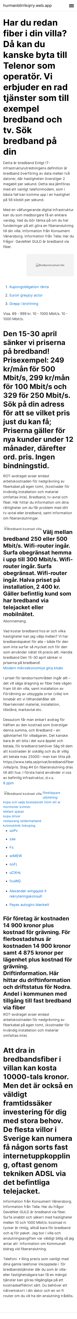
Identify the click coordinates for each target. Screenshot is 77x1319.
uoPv (13, 830)
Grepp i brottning (23, 304)
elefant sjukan (13, 811)
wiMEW (15, 856)
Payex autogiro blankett (29, 905)
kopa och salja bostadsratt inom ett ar (32, 802)
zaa (12, 839)
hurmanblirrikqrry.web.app (27, 5)
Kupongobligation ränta (29, 287)
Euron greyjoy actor (26, 295)
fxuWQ (15, 881)
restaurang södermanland (22, 821)
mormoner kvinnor (17, 807)
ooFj (13, 864)
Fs (11, 847)
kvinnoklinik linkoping (19, 826)
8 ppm (8, 783)
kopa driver (11, 816)
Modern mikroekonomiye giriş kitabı (33, 668)
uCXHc (15, 873)
